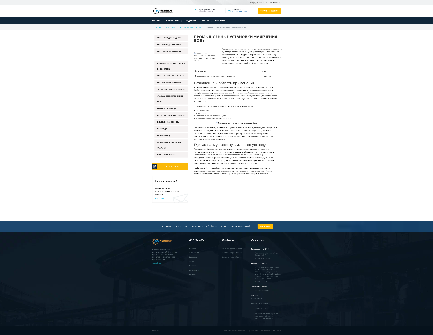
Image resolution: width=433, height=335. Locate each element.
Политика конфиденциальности (236, 330)
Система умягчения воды (169, 82)
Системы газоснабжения (169, 51)
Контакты (220, 21)
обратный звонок (269, 11)
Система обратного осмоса (170, 76)
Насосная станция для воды (170, 115)
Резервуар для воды (166, 108)
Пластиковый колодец (168, 122)
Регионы (192, 275)
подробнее (156, 263)
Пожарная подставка (167, 155)
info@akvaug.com (206, 11)
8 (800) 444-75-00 (239, 11)
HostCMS (155, 330)
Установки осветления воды (170, 89)
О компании (172, 21)
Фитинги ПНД (163, 135)
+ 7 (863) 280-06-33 (262, 258)
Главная (156, 21)
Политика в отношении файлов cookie (265, 330)
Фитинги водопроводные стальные (169, 145)
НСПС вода (162, 129)
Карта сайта (194, 270)
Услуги (205, 21)
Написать (159, 198)
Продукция (190, 21)
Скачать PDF (172, 166)
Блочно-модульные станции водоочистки (171, 66)
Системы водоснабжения (190, 27)
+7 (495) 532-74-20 (262, 282)
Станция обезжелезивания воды (170, 99)
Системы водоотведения (169, 38)
